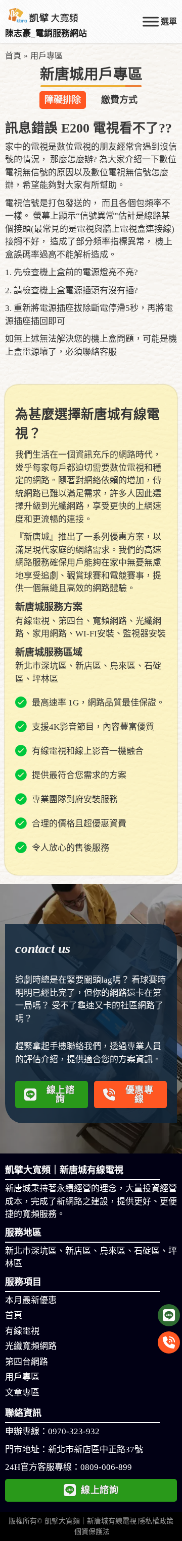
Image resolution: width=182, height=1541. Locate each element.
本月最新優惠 (31, 1300)
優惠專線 (139, 1094)
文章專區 (22, 1392)
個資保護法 (92, 1531)
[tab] (62, 100)
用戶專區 (22, 1377)
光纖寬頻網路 (31, 1346)
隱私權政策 (155, 1521)
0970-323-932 (74, 1431)
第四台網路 (26, 1362)
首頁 (13, 55)
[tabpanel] (91, 240)
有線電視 (22, 1331)
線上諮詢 (61, 1094)
